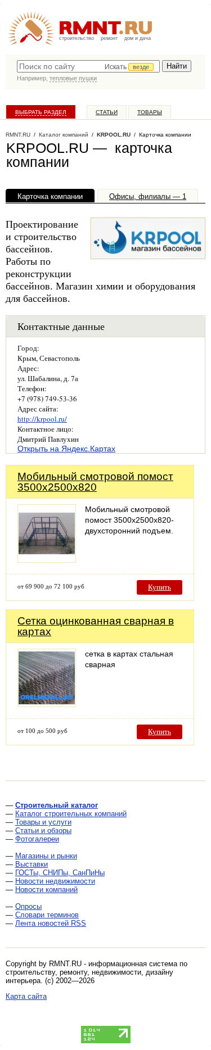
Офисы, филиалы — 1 (147, 196)
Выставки (31, 864)
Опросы (28, 906)
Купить (159, 587)
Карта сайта (26, 996)
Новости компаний (46, 889)
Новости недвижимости (55, 881)
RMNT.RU (18, 135)
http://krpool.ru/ (42, 419)
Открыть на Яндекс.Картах (66, 448)
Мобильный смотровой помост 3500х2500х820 (95, 481)
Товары (149, 112)
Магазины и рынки (46, 856)
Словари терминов (47, 915)
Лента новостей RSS (50, 923)
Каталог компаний (63, 135)
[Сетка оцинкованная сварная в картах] (46, 704)
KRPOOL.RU (114, 135)
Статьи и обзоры (43, 830)
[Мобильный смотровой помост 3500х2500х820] (46, 559)
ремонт (109, 38)
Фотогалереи (37, 839)
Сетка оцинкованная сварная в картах (95, 626)
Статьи (107, 112)
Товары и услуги (43, 822)
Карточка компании (50, 196)
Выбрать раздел (40, 112)
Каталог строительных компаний (71, 813)
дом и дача (137, 38)
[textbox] (88, 66)
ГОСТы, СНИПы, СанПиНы (60, 872)
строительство (76, 38)
